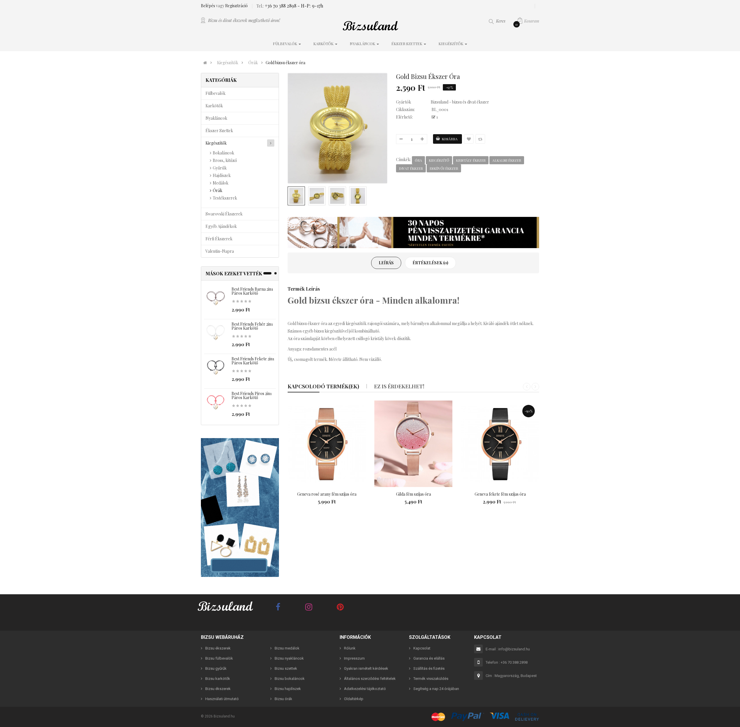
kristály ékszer (471, 160)
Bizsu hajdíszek (288, 689)
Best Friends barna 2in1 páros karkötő (252, 291)
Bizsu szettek (286, 668)
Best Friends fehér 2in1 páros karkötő (252, 326)
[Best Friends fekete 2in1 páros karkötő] (215, 368)
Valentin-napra (220, 251)
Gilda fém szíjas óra (413, 494)
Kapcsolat (421, 648)
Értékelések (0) (430, 262)
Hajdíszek (222, 175)
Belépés (208, 5)
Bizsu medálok (287, 648)
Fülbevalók (215, 93)
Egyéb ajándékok (221, 226)
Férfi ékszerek (219, 238)
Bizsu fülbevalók (219, 658)
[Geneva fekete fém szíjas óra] (500, 444)
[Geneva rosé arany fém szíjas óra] (327, 444)
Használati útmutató (222, 699)
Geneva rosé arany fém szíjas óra (326, 494)
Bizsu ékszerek (218, 648)
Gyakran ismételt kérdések (366, 668)
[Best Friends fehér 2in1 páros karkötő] (215, 333)
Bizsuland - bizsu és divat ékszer (460, 102)
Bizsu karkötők (217, 678)
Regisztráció (236, 5)
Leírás (386, 262)
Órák (253, 63)
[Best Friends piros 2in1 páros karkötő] (215, 402)
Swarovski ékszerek (224, 214)
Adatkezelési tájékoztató (365, 689)
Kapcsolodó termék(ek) (323, 386)
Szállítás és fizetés (429, 668)
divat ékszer (411, 168)
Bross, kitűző (225, 160)
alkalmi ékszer (506, 160)
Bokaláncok (223, 153)
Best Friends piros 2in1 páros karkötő (252, 395)
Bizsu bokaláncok (290, 678)
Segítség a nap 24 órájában (436, 689)
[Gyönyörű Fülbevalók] (240, 507)
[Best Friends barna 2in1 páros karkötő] (215, 298)
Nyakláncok (216, 118)
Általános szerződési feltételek (370, 678)
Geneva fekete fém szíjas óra (500, 494)
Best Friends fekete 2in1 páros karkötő (253, 361)
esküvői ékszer (444, 168)
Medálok (220, 183)
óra (418, 160)
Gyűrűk (220, 168)
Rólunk (350, 648)
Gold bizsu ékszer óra (285, 63)
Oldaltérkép (353, 699)
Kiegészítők (227, 63)
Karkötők (214, 105)
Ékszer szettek (219, 130)
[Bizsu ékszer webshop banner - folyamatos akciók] (413, 232)
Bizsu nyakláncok (289, 658)
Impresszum (354, 658)
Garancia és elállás (429, 658)
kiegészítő (439, 160)
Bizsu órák (283, 699)
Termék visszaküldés (430, 678)
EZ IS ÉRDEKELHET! (399, 386)
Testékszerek (225, 198)
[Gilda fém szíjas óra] (413, 444)
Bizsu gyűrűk (216, 668)
